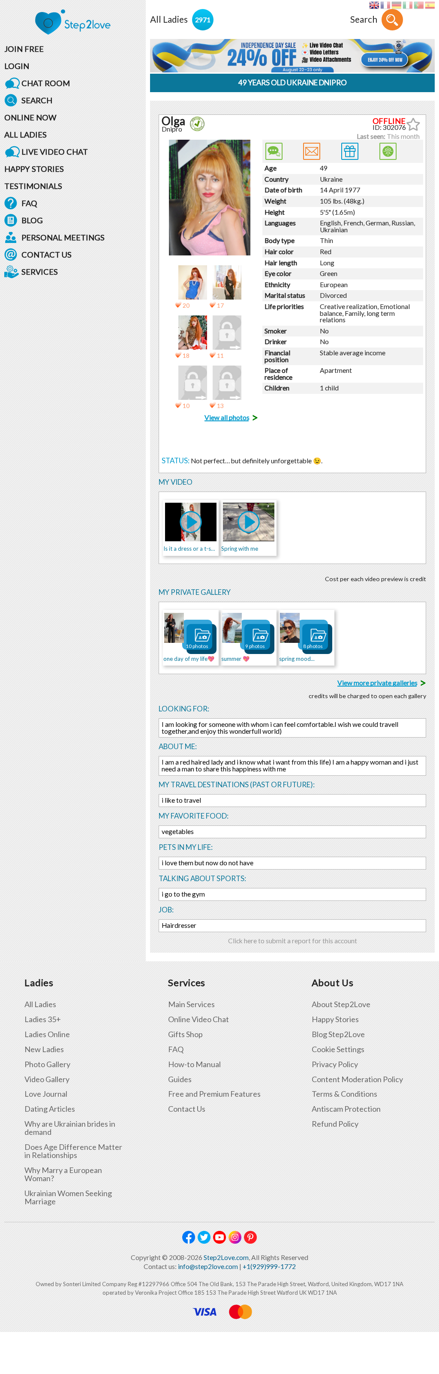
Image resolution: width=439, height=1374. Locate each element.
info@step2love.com (208, 1266)
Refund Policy (335, 1124)
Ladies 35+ (42, 1019)
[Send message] (311, 151)
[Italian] (407, 5)
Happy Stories (335, 1019)
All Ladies (40, 1004)
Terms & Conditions (344, 1094)
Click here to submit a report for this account (292, 941)
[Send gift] (349, 151)
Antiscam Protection (346, 1109)
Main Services (191, 1004)
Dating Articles (49, 1109)
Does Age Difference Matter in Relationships (73, 1151)
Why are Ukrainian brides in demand (69, 1128)
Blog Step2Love (338, 1034)
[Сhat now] (274, 151)
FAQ (29, 203)
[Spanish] (430, 5)
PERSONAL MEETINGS (63, 237)
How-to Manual (194, 1064)
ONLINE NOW (30, 117)
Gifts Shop (185, 1034)
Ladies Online (47, 1034)
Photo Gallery (47, 1064)
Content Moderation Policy (357, 1079)
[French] (385, 5)
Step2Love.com (226, 1257)
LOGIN (16, 66)
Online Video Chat (198, 1019)
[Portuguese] (419, 5)
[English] (374, 5)
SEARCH (36, 100)
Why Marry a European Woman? (63, 1174)
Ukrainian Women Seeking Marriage (68, 1197)
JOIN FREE (24, 49)
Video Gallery (46, 1079)
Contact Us (186, 1109)
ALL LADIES (25, 134)
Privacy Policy (335, 1064)
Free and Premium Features (214, 1094)
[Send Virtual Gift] (388, 151)
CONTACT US (46, 254)
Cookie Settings (338, 1049)
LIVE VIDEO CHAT (54, 151)
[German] (396, 5)
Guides (180, 1079)
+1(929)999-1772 (269, 1266)
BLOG (32, 220)
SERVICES (39, 271)
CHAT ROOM (45, 83)
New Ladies (44, 1049)
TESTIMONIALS (33, 186)
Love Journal (45, 1094)
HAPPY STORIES (34, 169)
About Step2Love (341, 1004)
